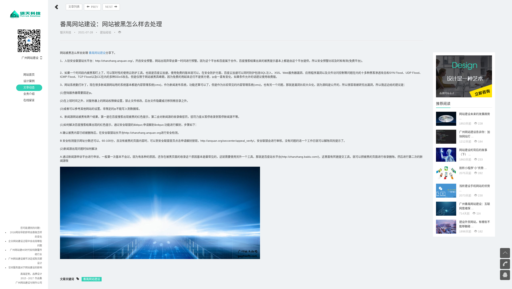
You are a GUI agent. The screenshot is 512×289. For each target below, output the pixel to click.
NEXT (109, 6)
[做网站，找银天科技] (464, 76)
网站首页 (29, 74)
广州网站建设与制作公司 (29, 282)
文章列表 (74, 6)
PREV (94, 6)
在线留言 (29, 100)
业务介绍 (29, 93)
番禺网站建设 (97, 52)
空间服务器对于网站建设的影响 (25, 267)
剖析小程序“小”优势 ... (473, 167)
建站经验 (105, 32)
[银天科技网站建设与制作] (26, 13)
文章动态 (29, 87)
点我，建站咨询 (497, 274)
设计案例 (29, 81)
